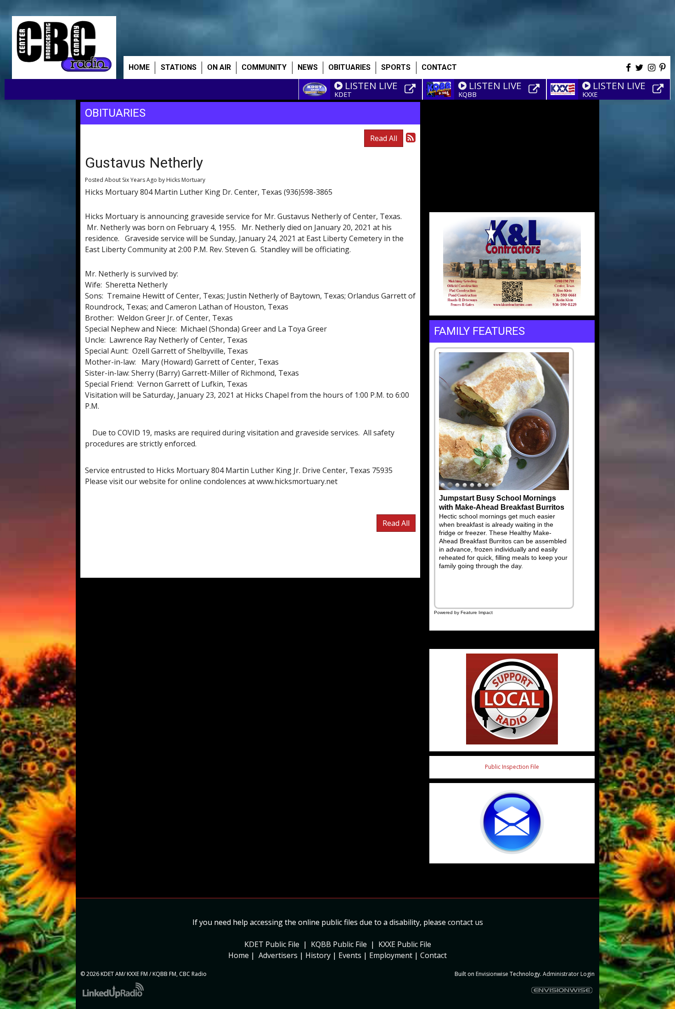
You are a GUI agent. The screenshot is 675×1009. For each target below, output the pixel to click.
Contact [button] (439, 67)
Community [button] (264, 67)
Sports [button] (396, 67)
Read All (383, 138)
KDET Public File (271, 944)
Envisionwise (492, 974)
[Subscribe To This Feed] (411, 137)
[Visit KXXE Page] (659, 89)
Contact (433, 955)
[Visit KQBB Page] (535, 89)
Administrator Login (569, 974)
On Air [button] (219, 67)
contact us (465, 922)
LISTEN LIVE (371, 85)
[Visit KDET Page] (411, 89)
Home (139, 67)
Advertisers (278, 955)
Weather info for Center (512, 202)
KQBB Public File (339, 944)
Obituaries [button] (349, 67)
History (318, 955)
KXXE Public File (404, 944)
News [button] (308, 67)
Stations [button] (179, 67)
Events (349, 955)
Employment (390, 955)
